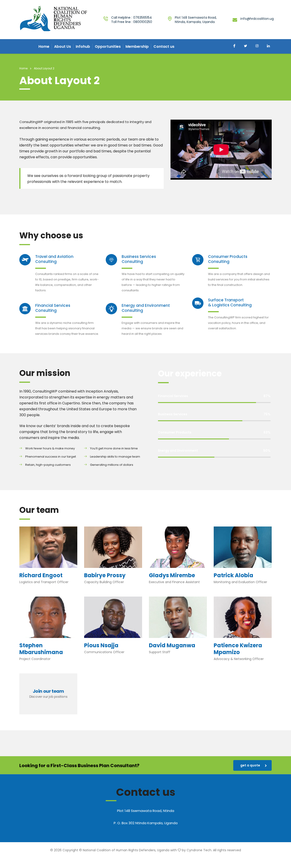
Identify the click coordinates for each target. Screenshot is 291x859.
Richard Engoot (41, 575)
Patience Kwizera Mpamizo (238, 649)
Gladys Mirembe (172, 575)
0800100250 (142, 22)
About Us (62, 46)
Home (43, 46)
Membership (137, 46)
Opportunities (108, 46)
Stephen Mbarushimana (41, 649)
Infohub (83, 46)
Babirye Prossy (104, 575)
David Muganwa (172, 645)
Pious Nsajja (101, 645)
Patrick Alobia (233, 575)
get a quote (250, 765)
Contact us (163, 46)
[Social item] (234, 46)
